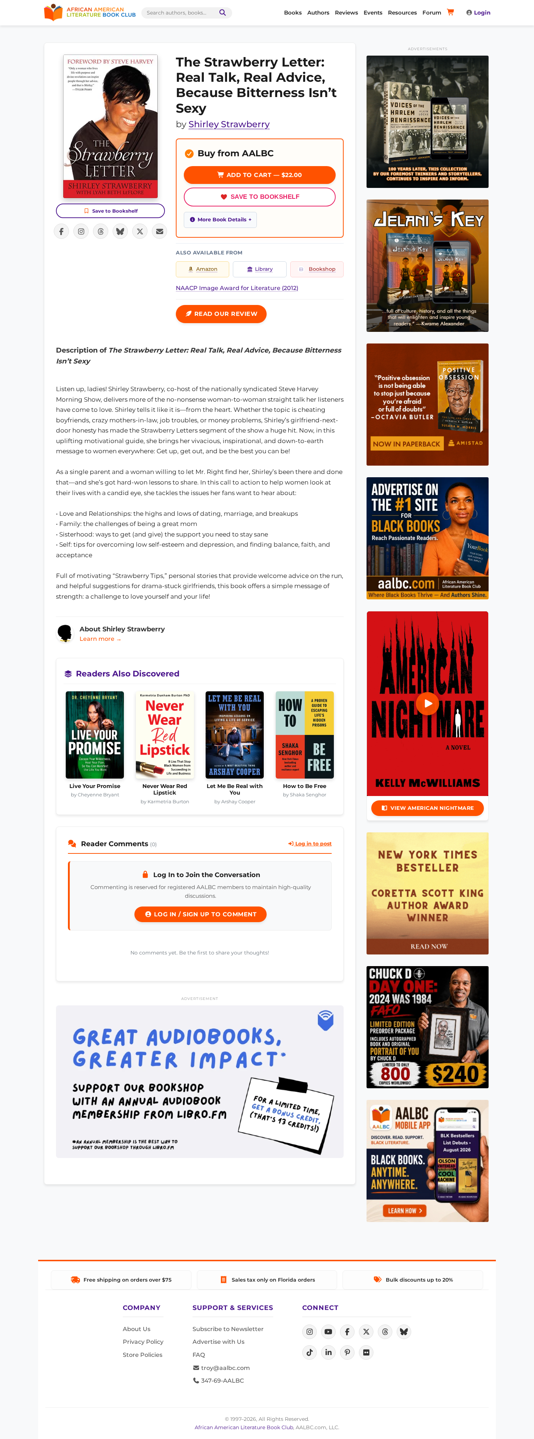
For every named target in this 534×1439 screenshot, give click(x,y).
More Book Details (222, 219)
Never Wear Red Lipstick (164, 789)
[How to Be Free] (305, 737)
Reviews (346, 12)
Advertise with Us (218, 1341)
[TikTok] (309, 1352)
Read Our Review (225, 313)
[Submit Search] (221, 13)
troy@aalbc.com (225, 1367)
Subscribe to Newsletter (228, 1329)
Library (264, 269)
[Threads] (385, 1332)
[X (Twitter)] (366, 1332)
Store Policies (142, 1354)
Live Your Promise (94, 786)
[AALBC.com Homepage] (90, 13)
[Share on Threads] (100, 231)
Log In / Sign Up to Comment (204, 914)
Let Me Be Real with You (235, 789)
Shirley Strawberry (229, 124)
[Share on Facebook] (61, 231)
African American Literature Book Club (244, 1427)
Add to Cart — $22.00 (263, 175)
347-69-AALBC (222, 1380)
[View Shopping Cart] (452, 12)
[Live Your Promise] (95, 737)
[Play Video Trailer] (427, 703)
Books (293, 12)
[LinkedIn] (328, 1352)
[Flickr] (366, 1352)
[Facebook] (347, 1332)
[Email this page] (159, 231)
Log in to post (313, 844)
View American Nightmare (432, 808)
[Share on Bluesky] (120, 231)
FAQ (199, 1354)
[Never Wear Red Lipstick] (165, 737)
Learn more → (101, 638)
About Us (136, 1329)
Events (373, 12)
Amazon (207, 269)
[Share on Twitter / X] (139, 231)
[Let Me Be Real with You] (234, 737)
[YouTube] (328, 1332)
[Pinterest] (347, 1352)
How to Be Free (304, 786)
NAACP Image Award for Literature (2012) (237, 288)
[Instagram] (309, 1332)
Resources (402, 12)
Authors (318, 12)
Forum (431, 12)
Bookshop (322, 269)
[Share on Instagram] (81, 231)
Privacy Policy (143, 1341)
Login (482, 12)
